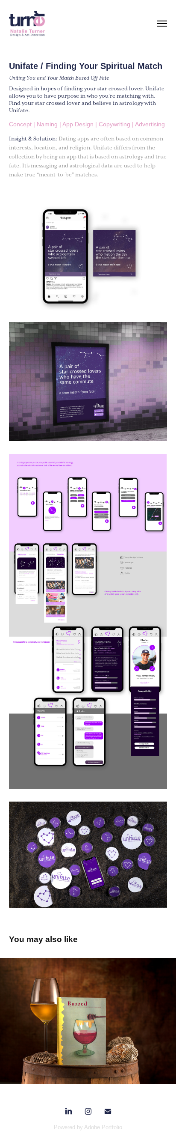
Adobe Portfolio (103, 1127)
